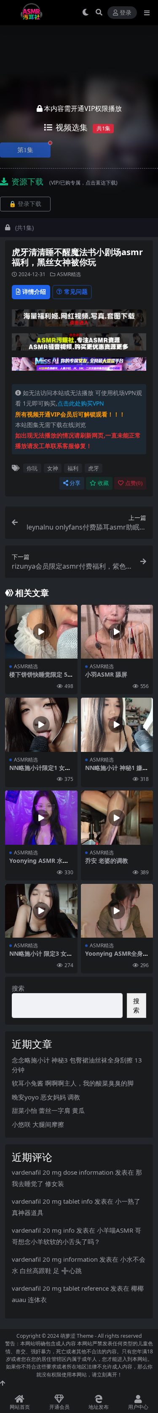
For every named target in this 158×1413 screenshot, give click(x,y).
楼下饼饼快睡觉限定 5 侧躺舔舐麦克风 (38, 677)
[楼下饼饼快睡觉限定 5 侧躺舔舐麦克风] (41, 632)
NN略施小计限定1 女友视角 (40, 771)
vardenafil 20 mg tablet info (52, 1201)
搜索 (18, 988)
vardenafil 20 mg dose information (62, 1172)
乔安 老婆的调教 (106, 861)
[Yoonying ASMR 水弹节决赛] (41, 818)
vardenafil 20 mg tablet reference (60, 1288)
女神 (52, 468)
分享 (75, 483)
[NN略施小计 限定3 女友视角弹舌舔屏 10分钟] (41, 911)
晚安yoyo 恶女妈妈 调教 (46, 1097)
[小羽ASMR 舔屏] (117, 632)
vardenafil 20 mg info (43, 1230)
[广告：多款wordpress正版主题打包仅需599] (79, 320)
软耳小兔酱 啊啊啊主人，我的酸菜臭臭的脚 (73, 1083)
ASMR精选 (69, 274)
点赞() (133, 483)
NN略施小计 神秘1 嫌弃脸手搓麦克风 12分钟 (116, 771)
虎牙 (93, 468)
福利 (72, 468)
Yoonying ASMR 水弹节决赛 (39, 864)
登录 (125, 13)
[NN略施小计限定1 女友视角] (41, 725)
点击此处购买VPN (80, 403)
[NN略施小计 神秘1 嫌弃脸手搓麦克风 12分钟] (117, 725)
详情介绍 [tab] (34, 291)
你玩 (32, 468)
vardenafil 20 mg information (55, 1259)
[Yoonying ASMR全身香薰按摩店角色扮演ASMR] (117, 911)
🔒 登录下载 (25, 204)
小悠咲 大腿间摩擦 (38, 1124)
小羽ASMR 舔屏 (106, 674)
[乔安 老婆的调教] (117, 818)
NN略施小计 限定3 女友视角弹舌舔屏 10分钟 (40, 957)
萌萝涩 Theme (77, 1335)
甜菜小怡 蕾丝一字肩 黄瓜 (48, 1110)
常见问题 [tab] (76, 291)
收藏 (103, 483)
